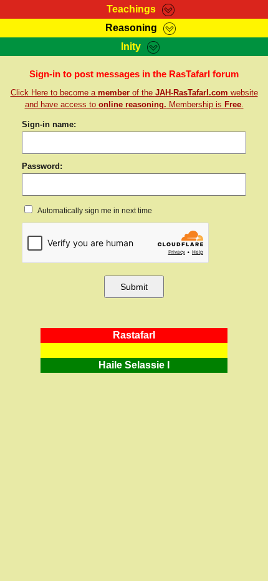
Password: (42, 166)
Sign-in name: (49, 124)
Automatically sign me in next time (94, 210)
